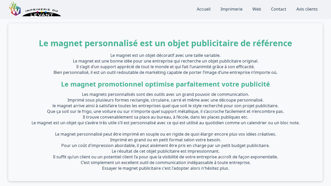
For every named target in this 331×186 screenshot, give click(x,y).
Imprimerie (232, 9)
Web (256, 9)
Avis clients (307, 9)
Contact (278, 9)
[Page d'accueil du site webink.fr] (15, 15)
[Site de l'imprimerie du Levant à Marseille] (41, 15)
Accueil (203, 9)
